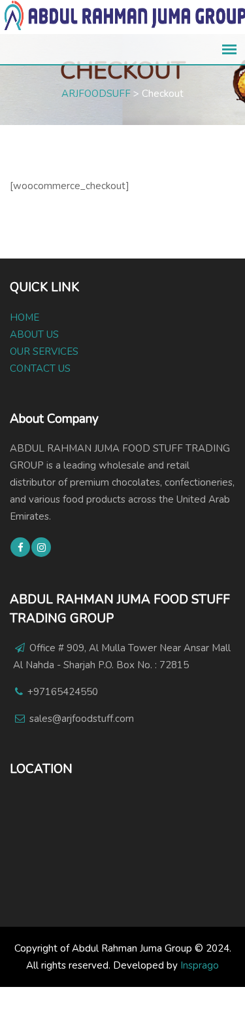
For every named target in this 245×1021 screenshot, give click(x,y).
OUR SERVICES (44, 351)
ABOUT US (34, 334)
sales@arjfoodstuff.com (81, 718)
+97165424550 (62, 691)
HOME (24, 317)
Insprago (199, 965)
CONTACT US (40, 368)
